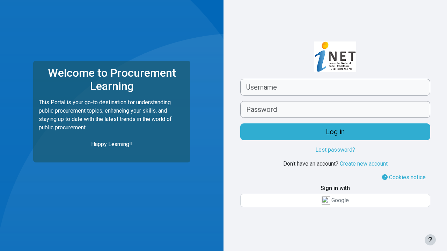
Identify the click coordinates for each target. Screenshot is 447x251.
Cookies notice (407, 177)
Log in (335, 132)
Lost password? (335, 149)
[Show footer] (430, 239)
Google (339, 200)
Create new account (364, 163)
